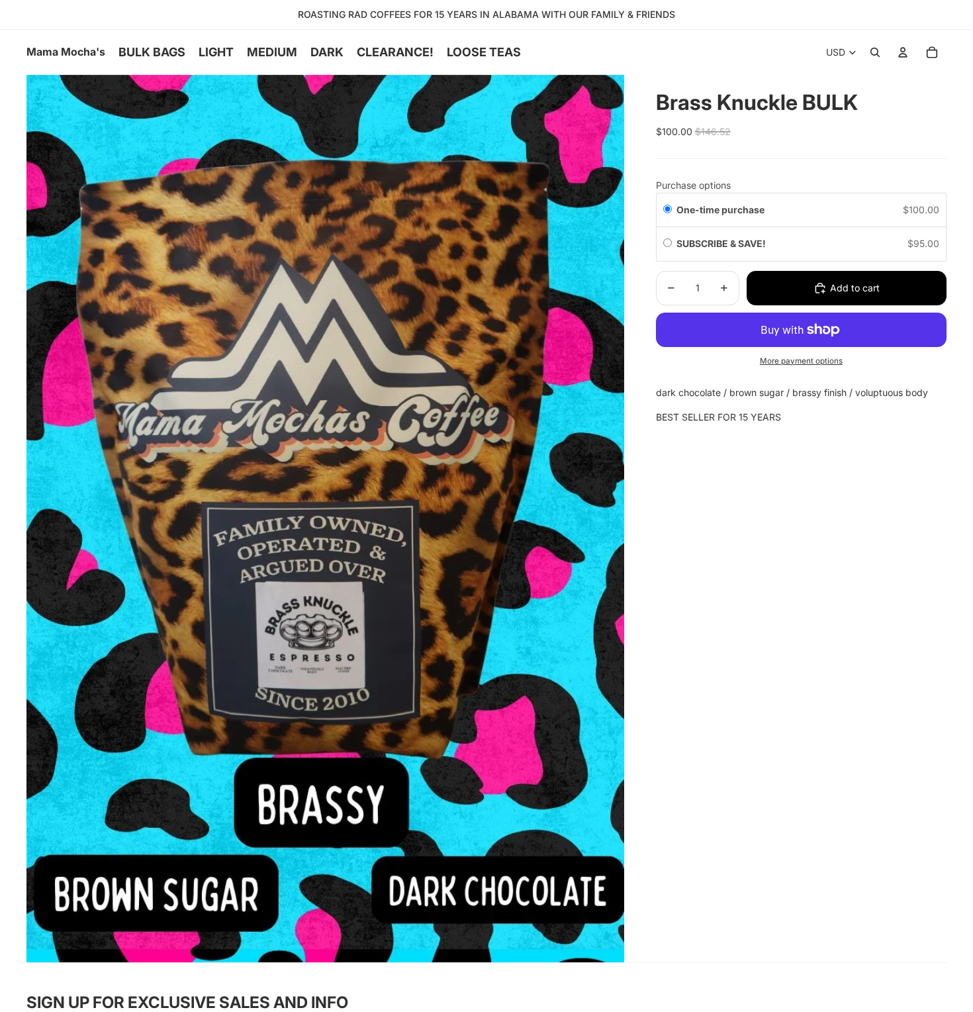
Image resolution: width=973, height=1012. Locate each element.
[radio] (667, 210)
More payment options (801, 361)
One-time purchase (720, 209)
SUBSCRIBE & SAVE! (722, 244)
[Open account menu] (902, 52)
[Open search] (875, 52)
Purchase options (693, 185)
